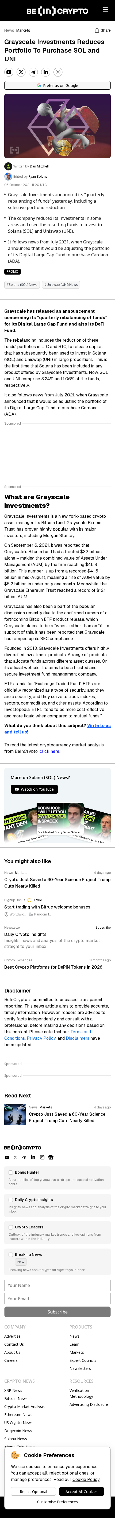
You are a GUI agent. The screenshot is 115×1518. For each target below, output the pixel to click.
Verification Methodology (81, 1393)
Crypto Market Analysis (24, 1406)
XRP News (13, 1390)
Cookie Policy (85, 1479)
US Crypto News (18, 1422)
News (9, 30)
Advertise (12, 1336)
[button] (57, 1177)
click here (49, 751)
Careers (11, 1360)
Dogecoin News (18, 1430)
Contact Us (14, 1344)
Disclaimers (77, 1038)
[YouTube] (8, 72)
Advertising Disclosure (89, 1404)
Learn (74, 1344)
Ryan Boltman (39, 176)
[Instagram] (58, 72)
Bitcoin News (16, 1398)
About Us (12, 1352)
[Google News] (50, 1157)
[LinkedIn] (45, 72)
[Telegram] (33, 72)
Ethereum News (18, 1414)
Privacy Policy (41, 1038)
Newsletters (80, 1368)
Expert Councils (83, 1360)
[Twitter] (21, 72)
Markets (23, 30)
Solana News (15, 1438)
